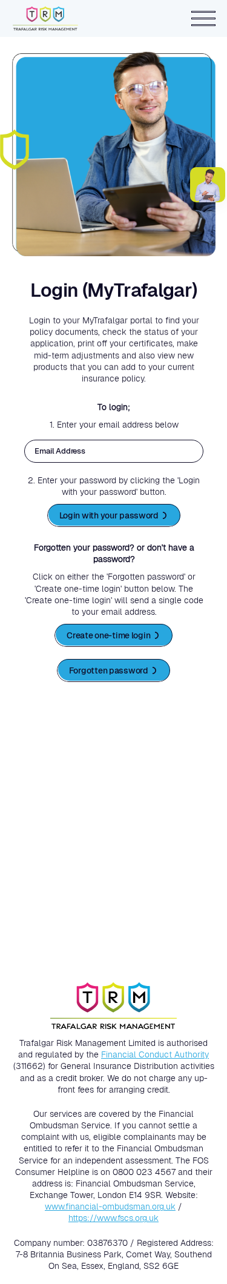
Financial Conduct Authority (155, 1054)
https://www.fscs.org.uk (113, 1218)
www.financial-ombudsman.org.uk (110, 1206)
